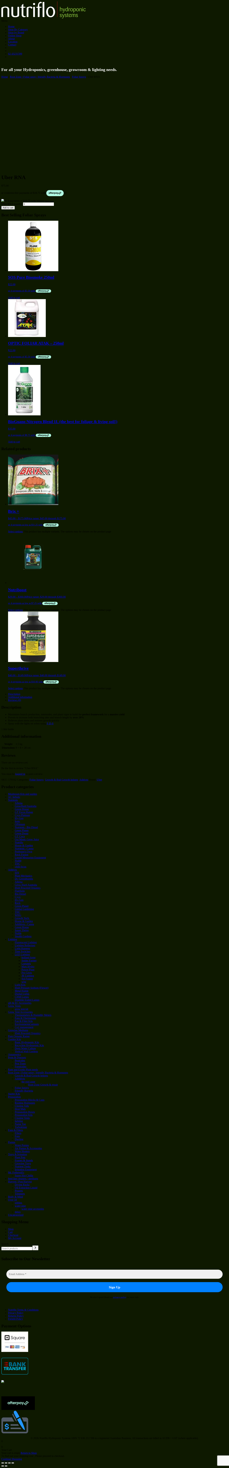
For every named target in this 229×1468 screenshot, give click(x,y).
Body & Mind (15, 1196)
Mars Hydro (27, 966)
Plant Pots (20, 1157)
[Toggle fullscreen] (6, 1462)
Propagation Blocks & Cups (29, 1099)
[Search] (35, 1247)
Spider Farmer (29, 960)
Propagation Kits (24, 1115)
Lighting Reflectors (25, 945)
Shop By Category (18, 29)
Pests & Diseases (17, 1057)
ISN (17, 872)
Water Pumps (22, 1145)
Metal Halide (21, 990)
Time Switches (22, 951)
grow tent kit (21, 1009)
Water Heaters (22, 1151)
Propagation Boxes (25, 1112)
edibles (18, 1202)
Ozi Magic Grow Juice (27, 839)
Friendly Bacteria (24, 1090)
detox (18, 1211)
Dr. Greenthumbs (24, 878)
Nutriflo (19, 842)
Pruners (19, 1190)
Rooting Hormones (25, 1102)
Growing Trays (23, 1163)
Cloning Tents (22, 1118)
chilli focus (20, 866)
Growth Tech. (22, 918)
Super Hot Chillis (24, 1175)
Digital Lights (22, 993)
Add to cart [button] (14, 297)
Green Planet (21, 830)
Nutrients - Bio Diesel (26, 827)
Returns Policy (16, 1315)
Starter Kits (14, 1093)
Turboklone (21, 1127)
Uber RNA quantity (11, 204)
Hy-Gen (19, 818)
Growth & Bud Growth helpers (61, 779)
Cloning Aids (22, 1105)
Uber (99, 779)
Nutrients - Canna (24, 848)
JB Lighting (27, 975)
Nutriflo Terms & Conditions (23, 1309)
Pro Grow (26, 972)
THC (17, 863)
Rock (17, 903)
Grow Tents (14, 1006)
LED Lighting (22, 954)
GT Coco (20, 836)
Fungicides (20, 1066)
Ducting (19, 1139)
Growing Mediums (18, 1030)
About (11, 38)
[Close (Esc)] (12, 1462)
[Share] (9, 1462)
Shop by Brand (16, 32)
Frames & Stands (24, 1160)
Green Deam (21, 833)
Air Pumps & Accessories (28, 1148)
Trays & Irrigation (17, 1154)
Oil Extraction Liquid (26, 1187)
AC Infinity (14, 797)
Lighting (12, 939)
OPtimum (20, 824)
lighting (19, 1121)
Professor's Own (23, 851)
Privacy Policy (15, 1312)
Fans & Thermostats (25, 1018)
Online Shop (14, 35)
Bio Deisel (20, 893)
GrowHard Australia (25, 806)
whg (23, 981)
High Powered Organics (27, 887)
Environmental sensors (27, 1024)
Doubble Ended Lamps (27, 999)
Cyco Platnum (22, 815)
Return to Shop (29, 1453)
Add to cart (8, 207)
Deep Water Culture (25, 1048)
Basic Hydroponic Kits (27, 1042)
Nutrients (13, 800)
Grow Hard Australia (26, 884)
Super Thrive (22, 930)
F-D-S (50, 723)
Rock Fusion (21, 854)
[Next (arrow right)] (6, 1465)
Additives (20, 1078)
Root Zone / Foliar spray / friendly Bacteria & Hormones (40, 76)
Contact (12, 44)
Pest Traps (20, 1063)
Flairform (20, 890)
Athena (18, 803)
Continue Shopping (11, 1459)
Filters (18, 1133)
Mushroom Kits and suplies (22, 794)
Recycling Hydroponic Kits (29, 1045)
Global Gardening (24, 909)
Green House (22, 809)
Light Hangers (22, 948)
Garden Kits (14, 1039)
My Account (14, 1238)
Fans (17, 1136)
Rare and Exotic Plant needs (23, 1069)
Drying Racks (22, 1184)
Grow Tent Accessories (20, 1012)
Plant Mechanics (23, 875)
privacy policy (119, 1297)
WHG (18, 915)
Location (12, 41)
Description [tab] (14, 694)
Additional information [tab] (20, 697)
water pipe (20, 1205)
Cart (10, 1232)
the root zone (28, 1081)
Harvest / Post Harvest (20, 1181)
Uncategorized (15, 1214)
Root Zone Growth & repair (43, 1084)
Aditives (83, 779)
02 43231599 (15, 53)
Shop (11, 1229)
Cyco (17, 897)
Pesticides (20, 1060)
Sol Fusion (27, 978)
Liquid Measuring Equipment (30, 857)
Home (11, 26)
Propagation (14, 1096)
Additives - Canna (24, 924)
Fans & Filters (15, 1130)
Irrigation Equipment (26, 1169)
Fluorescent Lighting (26, 942)
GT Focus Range (24, 812)
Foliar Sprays (79, 76)
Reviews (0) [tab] (14, 700)
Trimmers (20, 1193)
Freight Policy (15, 1318)
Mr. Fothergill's (16, 1172)
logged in (20, 774)
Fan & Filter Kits (24, 1021)
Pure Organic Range (19, 1036)
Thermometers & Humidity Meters (33, 1015)
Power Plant (27, 969)
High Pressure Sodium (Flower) (31, 987)
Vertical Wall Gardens (26, 1051)
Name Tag (20, 1124)
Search (5, 1243)
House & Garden (24, 845)
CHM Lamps (22, 996)
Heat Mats (20, 1108)
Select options (15, 531)
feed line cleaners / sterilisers (23, 1178)
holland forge (28, 957)
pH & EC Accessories (19, 1002)
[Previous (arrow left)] (2, 1465)
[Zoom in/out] (2, 1462)
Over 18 (12, 1199)
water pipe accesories (32, 1208)
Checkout (13, 1235)
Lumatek (26, 963)
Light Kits (20, 984)
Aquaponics (14, 1054)
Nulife (18, 860)
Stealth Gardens (23, 936)
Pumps (11, 1142)
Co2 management (24, 1027)
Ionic (17, 821)
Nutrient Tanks (23, 1166)
